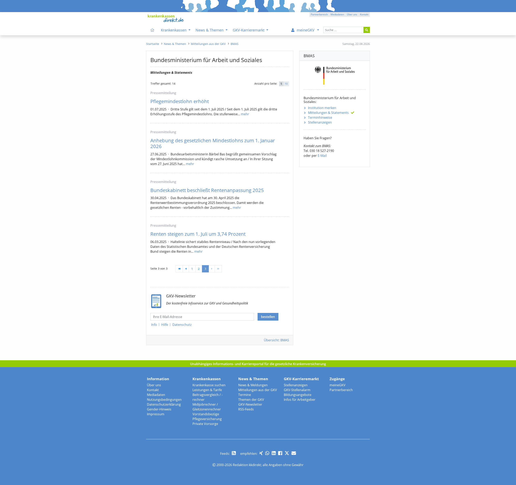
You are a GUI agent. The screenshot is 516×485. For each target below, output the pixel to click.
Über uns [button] (352, 14)
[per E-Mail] (293, 453)
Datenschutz (181, 324)
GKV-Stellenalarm (297, 390)
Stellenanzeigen (320, 122)
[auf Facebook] (280, 453)
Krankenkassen (206, 378)
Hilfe (164, 324)
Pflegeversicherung (207, 419)
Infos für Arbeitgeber (299, 399)
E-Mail (322, 155)
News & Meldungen (253, 385)
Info (154, 324)
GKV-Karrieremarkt (301, 378)
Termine (244, 395)
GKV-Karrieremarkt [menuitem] (249, 30)
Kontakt (153, 390)
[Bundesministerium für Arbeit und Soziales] (335, 75)
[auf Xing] (261, 453)
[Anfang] (179, 268)
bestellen (268, 317)
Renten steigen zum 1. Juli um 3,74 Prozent (198, 234)
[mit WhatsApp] (267, 453)
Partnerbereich (341, 390)
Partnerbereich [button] (319, 14)
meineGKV (337, 385)
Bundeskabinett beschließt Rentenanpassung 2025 (207, 190)
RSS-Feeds (246, 409)
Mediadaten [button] (337, 14)
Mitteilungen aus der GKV (257, 390)
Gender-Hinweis (159, 409)
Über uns (154, 385)
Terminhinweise (320, 117)
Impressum (155, 414)
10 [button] (286, 83)
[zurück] (186, 268)
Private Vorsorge (205, 424)
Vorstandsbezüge (205, 414)
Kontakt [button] (364, 14)
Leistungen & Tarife (207, 390)
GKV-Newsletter (250, 404)
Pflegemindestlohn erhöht (179, 101)
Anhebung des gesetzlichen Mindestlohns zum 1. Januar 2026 (212, 143)
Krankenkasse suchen (209, 385)
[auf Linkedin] (274, 453)
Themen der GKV (251, 399)
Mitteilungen (328, 112)
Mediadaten (156, 395)
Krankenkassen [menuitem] (174, 30)
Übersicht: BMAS (276, 340)
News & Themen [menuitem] (210, 30)
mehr (245, 114)
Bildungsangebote (297, 395)
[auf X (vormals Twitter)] (287, 453)
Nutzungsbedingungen (164, 399)
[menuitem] (152, 30)
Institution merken (322, 108)
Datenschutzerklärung (164, 404)
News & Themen (253, 378)
